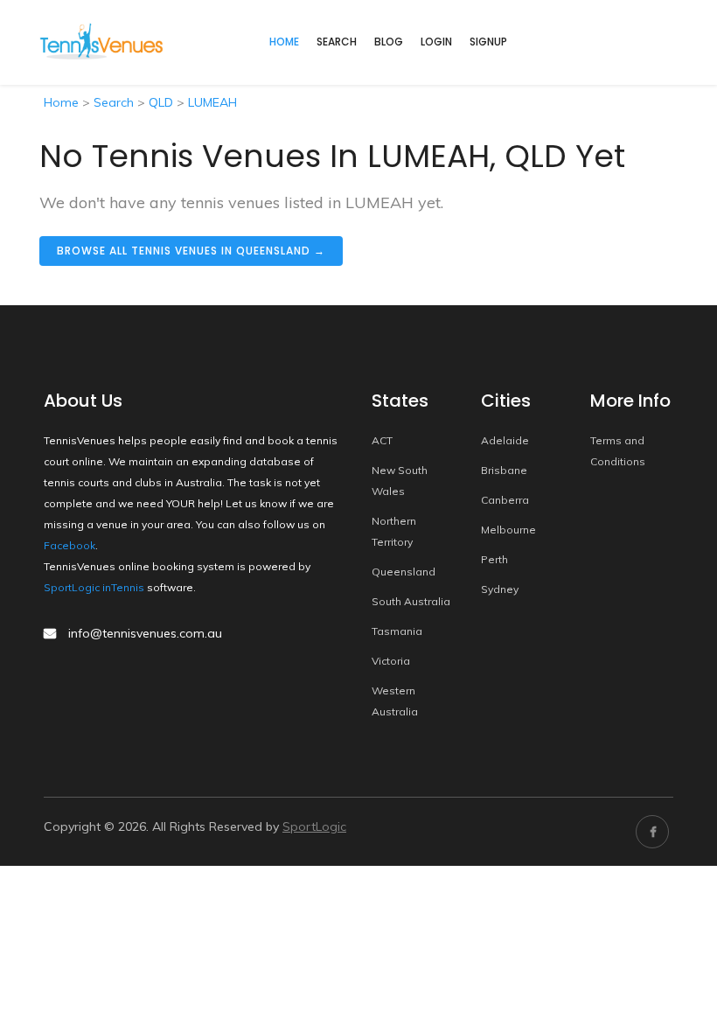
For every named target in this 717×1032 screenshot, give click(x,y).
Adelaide (505, 440)
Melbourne (508, 529)
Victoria (391, 660)
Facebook (69, 545)
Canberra (505, 499)
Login (436, 41)
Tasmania (397, 631)
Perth (494, 559)
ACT (382, 440)
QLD (161, 102)
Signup (488, 41)
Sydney (500, 589)
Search (337, 41)
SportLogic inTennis (94, 587)
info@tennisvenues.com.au (145, 633)
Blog (388, 41)
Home (61, 102)
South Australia (411, 601)
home (284, 41)
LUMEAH (212, 102)
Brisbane (504, 470)
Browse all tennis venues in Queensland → (191, 250)
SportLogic (314, 826)
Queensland (403, 571)
